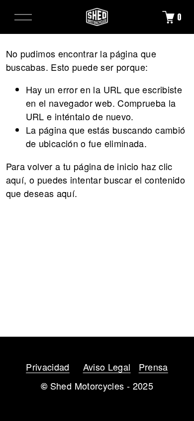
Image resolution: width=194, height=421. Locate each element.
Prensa (153, 366)
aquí (66, 193)
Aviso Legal (107, 366)
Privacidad (48, 366)
